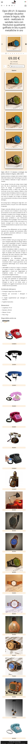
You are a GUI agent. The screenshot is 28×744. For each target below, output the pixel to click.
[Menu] (4, 2)
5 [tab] (14, 54)
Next (25, 43)
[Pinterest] (6, 5)
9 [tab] (23, 54)
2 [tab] (8, 54)
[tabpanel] (14, 43)
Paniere (25, 6)
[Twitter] (4, 5)
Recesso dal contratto (20, 743)
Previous (1, 43)
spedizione (15, 63)
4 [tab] (12, 54)
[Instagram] (14, 5)
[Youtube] (9, 5)
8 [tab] (21, 54)
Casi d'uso (3, 743)
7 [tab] (19, 54)
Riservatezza (11, 743)
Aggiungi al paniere (17, 66)
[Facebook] (1, 5)
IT (25, 2)
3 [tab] (10, 54)
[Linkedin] (11, 5)
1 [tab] (6, 54)
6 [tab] (17, 54)
